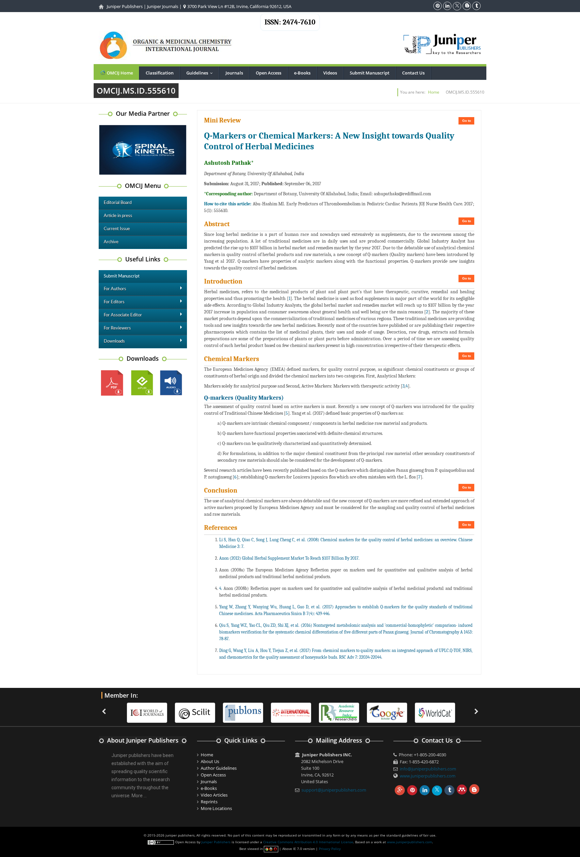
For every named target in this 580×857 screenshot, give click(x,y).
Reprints (209, 802)
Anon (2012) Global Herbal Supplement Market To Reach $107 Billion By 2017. (289, 558)
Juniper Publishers (125, 6)
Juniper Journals (162, 6)
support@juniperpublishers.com (333, 790)
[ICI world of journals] (147, 712)
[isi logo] (291, 712)
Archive (111, 242)
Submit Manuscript (369, 73)
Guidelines (201, 73)
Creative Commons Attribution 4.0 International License (308, 842)
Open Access (268, 73)
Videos (330, 73)
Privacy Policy (330, 848)
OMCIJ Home (119, 73)
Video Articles (214, 795)
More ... (139, 795)
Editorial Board (118, 203)
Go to (466, 120)
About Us (210, 761)
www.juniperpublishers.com (427, 776)
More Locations (216, 808)
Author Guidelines (219, 768)
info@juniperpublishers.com (428, 769)
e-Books (302, 73)
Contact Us (413, 73)
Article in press (118, 216)
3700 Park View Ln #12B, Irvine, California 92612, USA (238, 6)
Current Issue (117, 229)
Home (433, 92)
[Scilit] (195, 712)
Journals (234, 73)
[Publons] (243, 712)
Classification (160, 73)
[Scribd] (435, 712)
